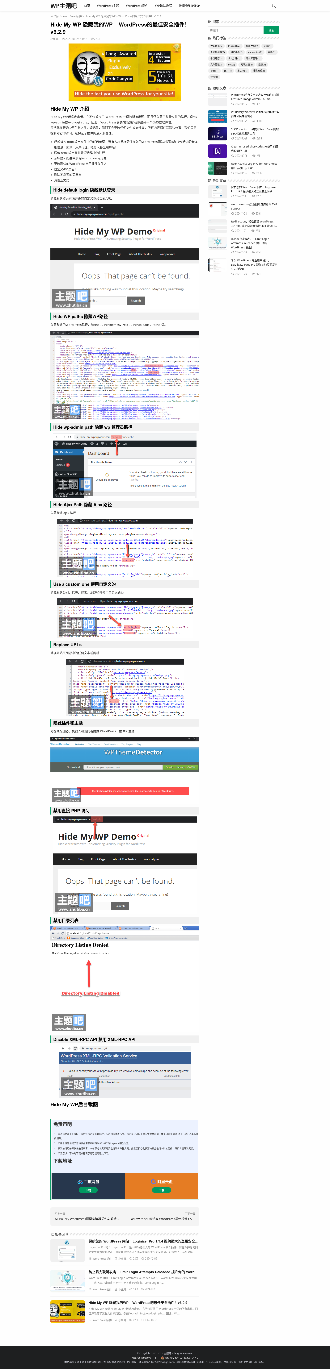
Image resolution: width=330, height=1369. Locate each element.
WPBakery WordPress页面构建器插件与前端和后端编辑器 (94, 1219)
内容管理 (234, 46)
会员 (214, 77)
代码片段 (252, 46)
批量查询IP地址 (189, 6)
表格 (271, 52)
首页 (87, 6)
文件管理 (216, 64)
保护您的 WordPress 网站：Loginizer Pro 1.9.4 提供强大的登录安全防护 (145, 1241)
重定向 (242, 70)
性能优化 (216, 46)
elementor (255, 52)
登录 (262, 64)
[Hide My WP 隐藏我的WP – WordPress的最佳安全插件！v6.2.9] (67, 1312)
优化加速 (234, 58)
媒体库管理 (253, 58)
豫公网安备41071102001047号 (181, 1357)
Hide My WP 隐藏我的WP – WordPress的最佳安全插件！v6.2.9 (138, 1302)
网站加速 (247, 64)
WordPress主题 (108, 6)
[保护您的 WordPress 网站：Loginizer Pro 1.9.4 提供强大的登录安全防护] (67, 1251)
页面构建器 (217, 52)
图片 (228, 70)
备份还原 (216, 58)
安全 (267, 46)
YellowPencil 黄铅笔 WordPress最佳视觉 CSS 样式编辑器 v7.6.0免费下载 (181, 1219)
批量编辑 (259, 70)
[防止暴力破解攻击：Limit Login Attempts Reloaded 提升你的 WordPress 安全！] (67, 1282)
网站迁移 (237, 52)
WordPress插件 (137, 6)
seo (231, 64)
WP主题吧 (63, 6)
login (214, 70)
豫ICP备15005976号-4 (144, 1357)
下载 (88, 1190)
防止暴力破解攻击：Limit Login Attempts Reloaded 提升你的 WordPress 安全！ (152, 1271)
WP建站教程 (163, 6)
